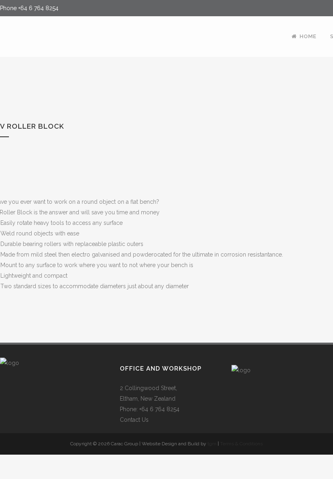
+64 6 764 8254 (38, 8)
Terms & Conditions (241, 444)
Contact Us (134, 419)
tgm (212, 444)
